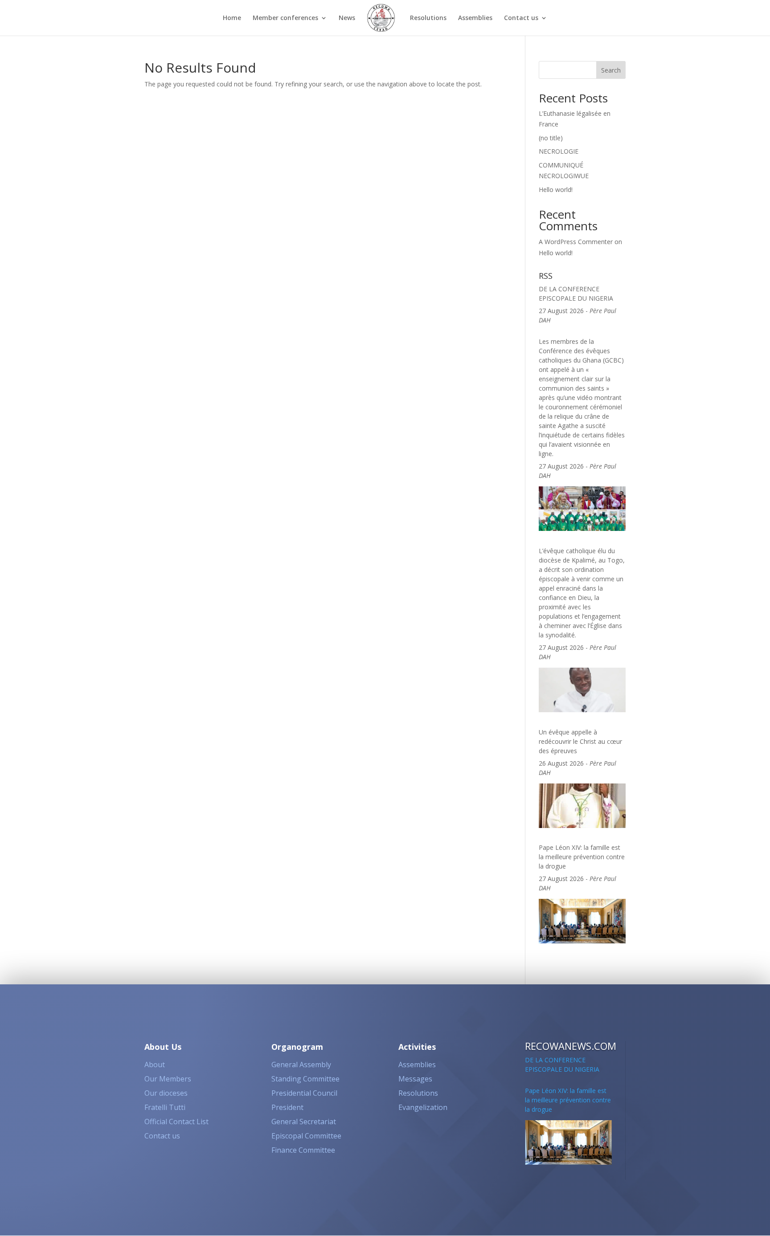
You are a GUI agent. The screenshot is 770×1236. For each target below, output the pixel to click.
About (154, 1064)
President (287, 1107)
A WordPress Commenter (576, 241)
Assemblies (475, 18)
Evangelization (422, 1107)
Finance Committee (303, 1150)
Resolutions (428, 18)
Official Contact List (176, 1121)
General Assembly (301, 1064)
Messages (415, 1079)
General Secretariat (303, 1121)
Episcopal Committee (306, 1136)
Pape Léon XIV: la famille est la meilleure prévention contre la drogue (582, 804)
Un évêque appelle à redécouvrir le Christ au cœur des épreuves (580, 688)
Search (611, 70)
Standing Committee (305, 1079)
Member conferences (285, 18)
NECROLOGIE (558, 151)
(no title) (551, 138)
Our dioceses (166, 1093)
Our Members (167, 1079)
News (347, 18)
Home (232, 18)
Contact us (521, 18)
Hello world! (556, 189)
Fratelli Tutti (164, 1107)
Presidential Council (304, 1093)
